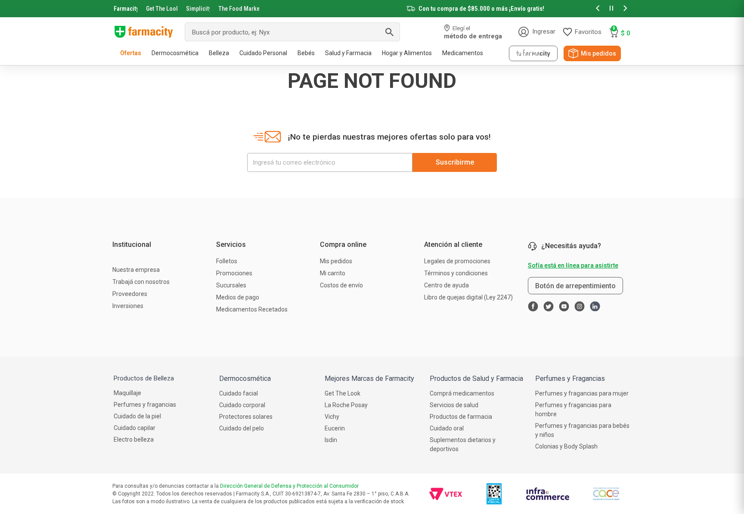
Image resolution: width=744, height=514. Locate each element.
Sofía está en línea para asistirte (573, 265)
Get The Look (161, 8)
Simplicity (198, 8)
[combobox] (292, 31)
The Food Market (238, 8)
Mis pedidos (598, 53)
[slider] (372, 8)
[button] (597, 9)
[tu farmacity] (533, 53)
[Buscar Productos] (389, 32)
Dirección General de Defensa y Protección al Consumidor (289, 486)
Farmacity (125, 8)
